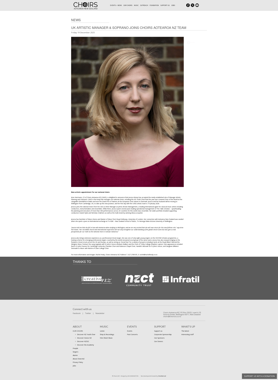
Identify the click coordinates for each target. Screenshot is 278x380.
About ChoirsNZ (78, 359)
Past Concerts (132, 334)
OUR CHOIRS (78, 331)
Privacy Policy (78, 362)
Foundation (154, 5)
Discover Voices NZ (84, 338)
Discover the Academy (85, 345)
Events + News (116, 5)
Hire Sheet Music (106, 338)
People (75, 348)
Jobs (173, 5)
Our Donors (158, 341)
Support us (165, 5)
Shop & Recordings (107, 334)
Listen (102, 331)
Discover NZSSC (83, 341)
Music (136, 5)
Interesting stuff (187, 334)
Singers (75, 352)
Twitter (88, 313)
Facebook (77, 313)
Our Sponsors (159, 338)
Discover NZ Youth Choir (86, 334)
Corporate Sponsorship (163, 334)
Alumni (75, 355)
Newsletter (99, 313)
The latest (185, 331)
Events (129, 331)
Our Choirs (127, 5)
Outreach (144, 5)
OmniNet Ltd (162, 376)
